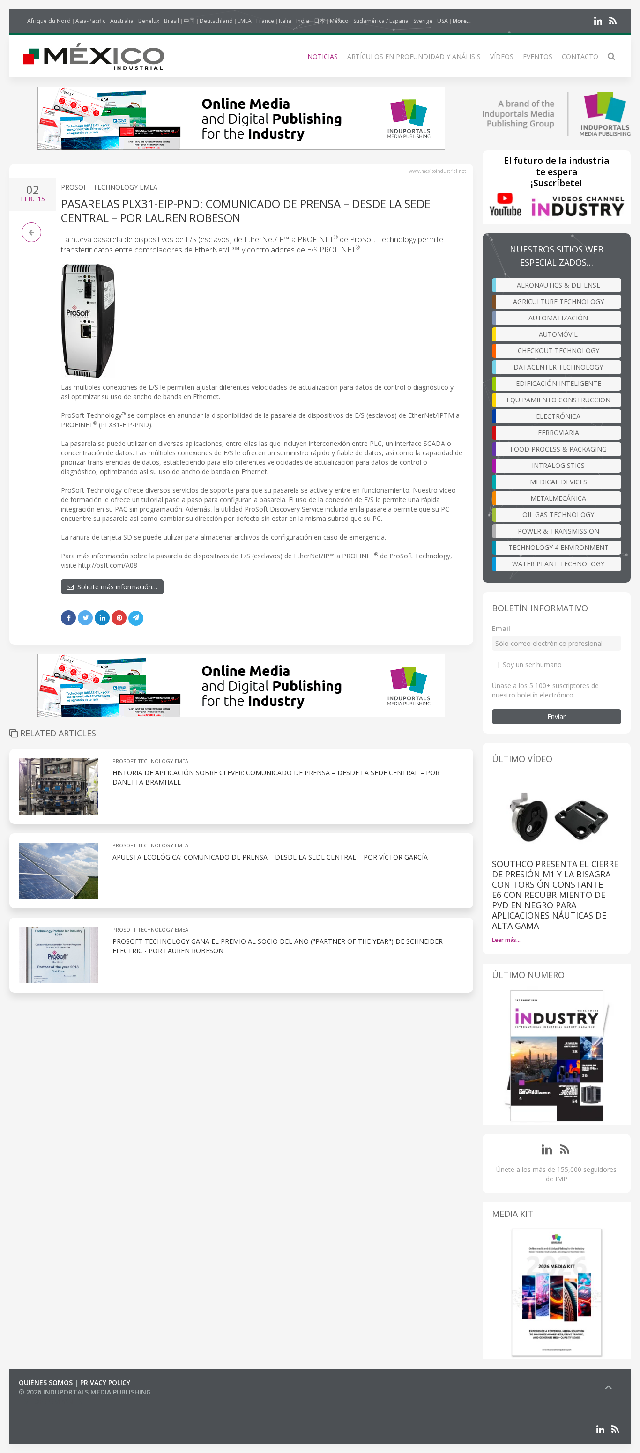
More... (462, 21)
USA (442, 21)
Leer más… (506, 940)
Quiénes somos (46, 1382)
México (339, 21)
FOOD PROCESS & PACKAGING (558, 449)
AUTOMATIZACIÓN (558, 317)
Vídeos (501, 56)
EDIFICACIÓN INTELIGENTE (558, 383)
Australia (122, 21)
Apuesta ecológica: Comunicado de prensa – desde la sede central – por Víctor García (270, 857)
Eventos (537, 56)
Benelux (148, 21)
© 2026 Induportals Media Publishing (85, 1391)
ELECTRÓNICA (558, 416)
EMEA (245, 21)
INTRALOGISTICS (558, 465)
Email (501, 628)
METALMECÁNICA (558, 498)
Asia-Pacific (90, 21)
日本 (319, 21)
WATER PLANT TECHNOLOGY (558, 563)
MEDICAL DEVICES (558, 481)
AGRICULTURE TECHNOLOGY (558, 301)
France (265, 21)
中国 (189, 21)
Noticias (322, 56)
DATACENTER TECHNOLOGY (558, 367)
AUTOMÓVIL (558, 334)
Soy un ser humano (532, 664)
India (302, 21)
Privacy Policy (105, 1382)
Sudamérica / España (381, 21)
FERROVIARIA (558, 432)
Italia (285, 21)
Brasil (171, 21)
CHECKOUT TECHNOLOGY (558, 350)
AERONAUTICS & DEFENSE (558, 285)
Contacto (580, 56)
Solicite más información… (115, 586)
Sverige (422, 21)
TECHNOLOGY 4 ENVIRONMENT (558, 547)
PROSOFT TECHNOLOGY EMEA (109, 187)
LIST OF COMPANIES (50, 1401)
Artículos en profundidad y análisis (414, 56)
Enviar (556, 716)
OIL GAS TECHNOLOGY (558, 514)
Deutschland (216, 21)
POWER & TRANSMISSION (558, 530)
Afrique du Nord (49, 21)
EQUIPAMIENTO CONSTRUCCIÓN (558, 399)
